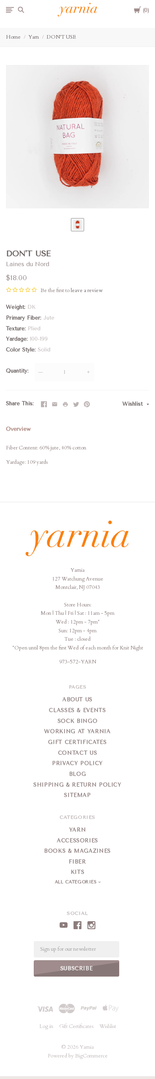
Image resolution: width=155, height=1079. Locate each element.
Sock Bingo (78, 721)
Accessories (77, 841)
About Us (77, 699)
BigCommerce (91, 1055)
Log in (46, 1026)
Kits (78, 872)
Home (13, 37)
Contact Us (77, 753)
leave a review (87, 290)
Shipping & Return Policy (77, 785)
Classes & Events (77, 710)
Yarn (33, 37)
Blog (77, 774)
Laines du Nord (27, 264)
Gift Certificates (77, 742)
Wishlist (133, 404)
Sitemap (77, 795)
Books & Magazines (77, 851)
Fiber (77, 862)
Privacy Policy (77, 763)
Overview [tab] (18, 429)
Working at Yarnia (77, 731)
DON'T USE (61, 37)
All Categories (77, 882)
